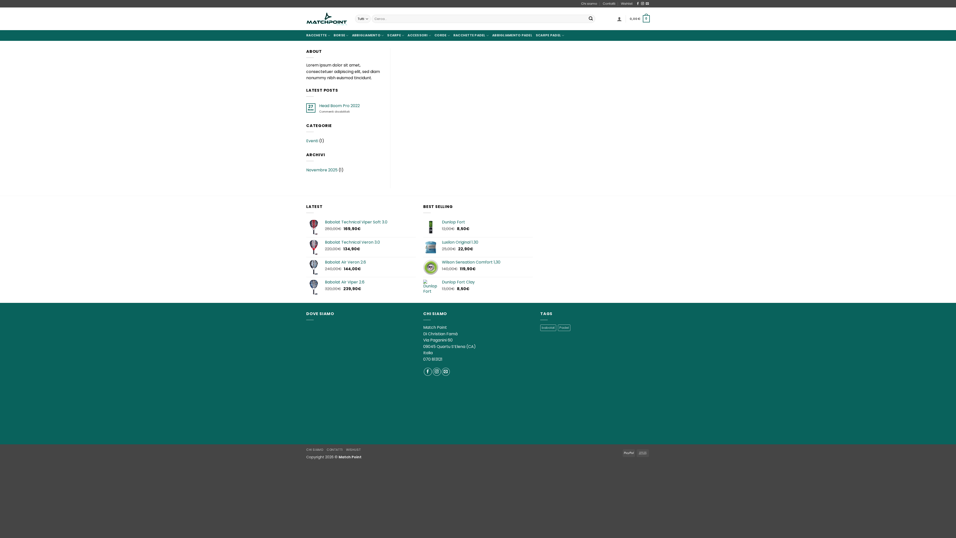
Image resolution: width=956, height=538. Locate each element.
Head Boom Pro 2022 (339, 105)
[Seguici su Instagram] (642, 3)
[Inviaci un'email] (647, 3)
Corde (440, 35)
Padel (564, 328)
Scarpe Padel (548, 35)
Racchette (316, 35)
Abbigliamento (366, 35)
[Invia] (591, 19)
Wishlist (627, 3)
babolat (548, 328)
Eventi (312, 141)
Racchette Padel (469, 35)
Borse (339, 35)
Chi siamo (589, 3)
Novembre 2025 (322, 170)
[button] (619, 18)
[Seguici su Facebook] (637, 3)
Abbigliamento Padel (512, 35)
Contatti (609, 3)
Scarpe (394, 35)
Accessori (417, 35)
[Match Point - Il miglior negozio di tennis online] (327, 19)
